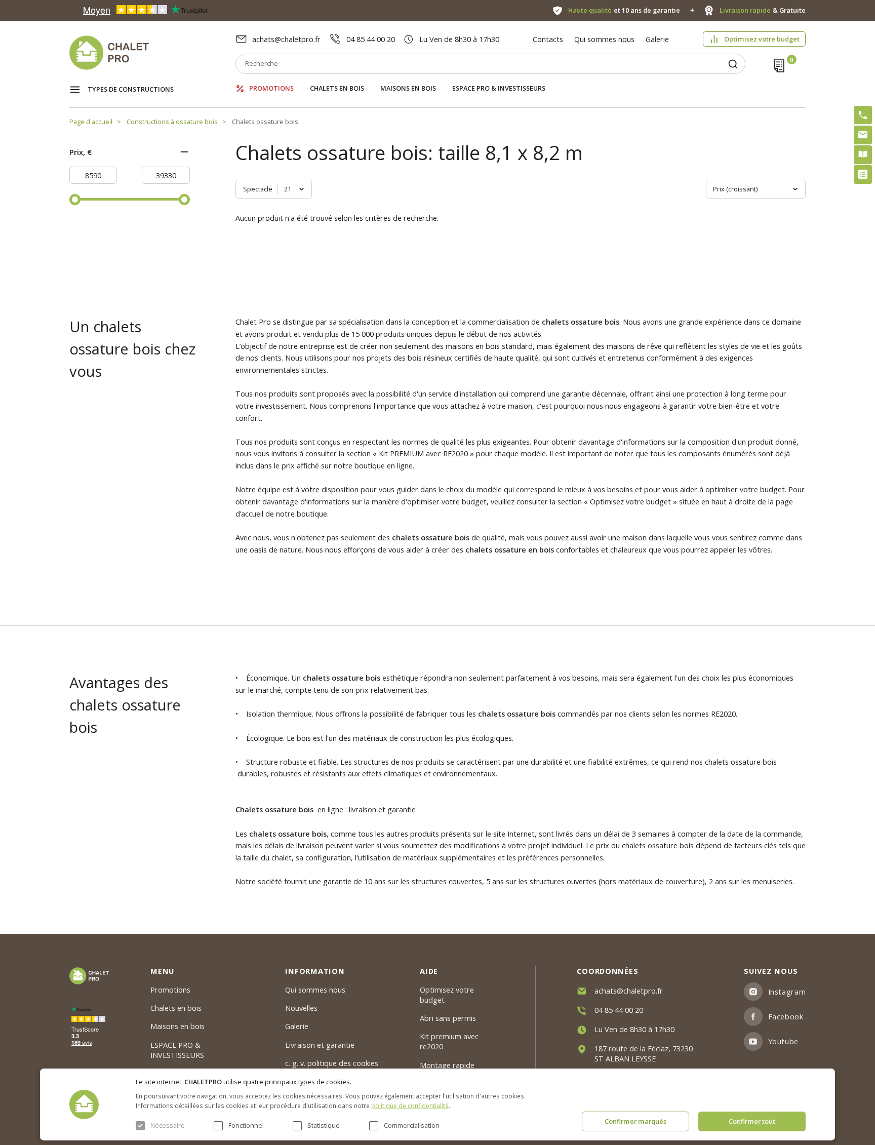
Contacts (548, 39)
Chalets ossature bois (265, 121)
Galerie (657, 39)
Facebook (786, 1016)
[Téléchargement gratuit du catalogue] (863, 154)
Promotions (271, 88)
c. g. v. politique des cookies (331, 1063)
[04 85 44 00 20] (863, 115)
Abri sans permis (448, 1018)
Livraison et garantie (319, 1045)
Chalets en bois (337, 88)
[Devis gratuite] (863, 174)
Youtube (783, 1041)
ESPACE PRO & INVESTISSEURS (498, 88)
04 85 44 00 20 (370, 39)
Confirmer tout (752, 1121)
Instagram (787, 991)
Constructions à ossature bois (172, 121)
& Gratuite (763, 10)
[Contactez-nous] (863, 135)
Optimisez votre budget (762, 39)
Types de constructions (131, 89)
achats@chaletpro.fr (286, 39)
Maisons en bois (408, 88)
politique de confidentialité (410, 1105)
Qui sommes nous (604, 39)
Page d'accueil (90, 121)
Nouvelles (301, 1008)
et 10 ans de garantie (624, 10)
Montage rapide (447, 1065)
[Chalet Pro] (152, 52)
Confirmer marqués (635, 1121)
